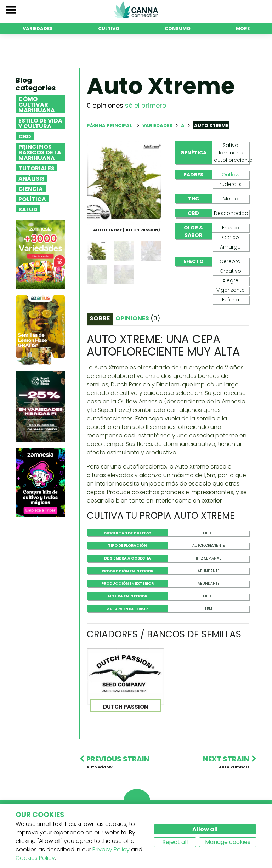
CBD (24, 136)
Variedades (158, 125)
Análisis (31, 178)
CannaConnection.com (136, 10)
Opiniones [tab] (137, 318)
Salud (28, 208)
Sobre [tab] (100, 318)
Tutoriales (36, 167)
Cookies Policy (35, 858)
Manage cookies (227, 842)
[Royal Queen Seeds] (40, 406)
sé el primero (145, 105)
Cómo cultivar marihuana (36, 104)
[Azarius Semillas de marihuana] (40, 330)
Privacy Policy (111, 849)
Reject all (175, 842)
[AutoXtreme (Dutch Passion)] (124, 182)
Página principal (109, 125)
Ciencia (30, 188)
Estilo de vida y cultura (40, 123)
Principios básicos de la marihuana (39, 152)
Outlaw (230, 174)
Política (32, 198)
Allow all (205, 829)
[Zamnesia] (40, 254)
